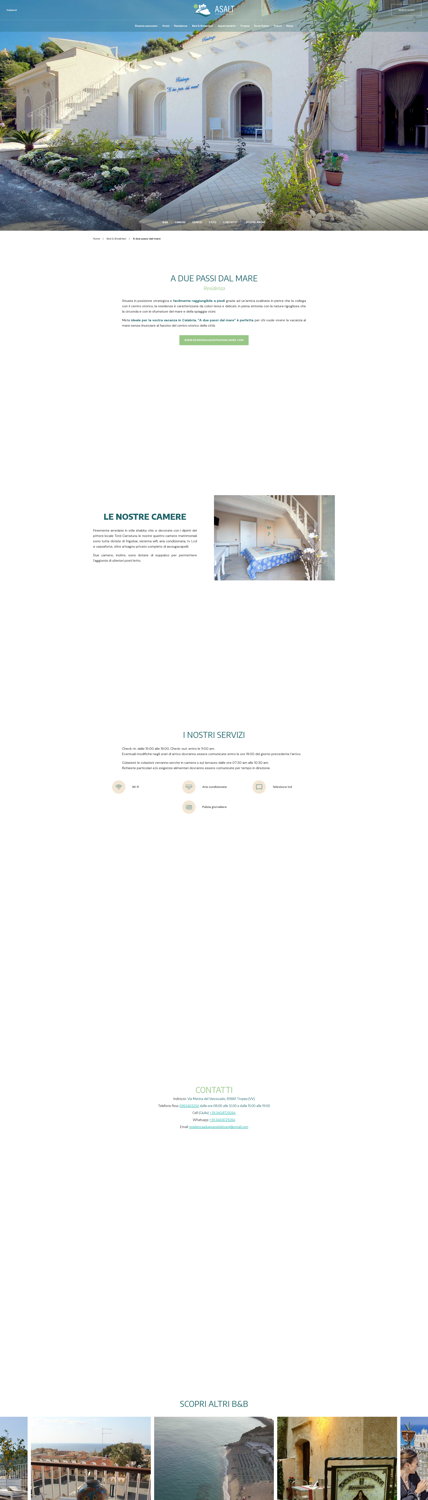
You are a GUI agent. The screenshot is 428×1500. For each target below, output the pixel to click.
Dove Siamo (261, 26)
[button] (12, 10)
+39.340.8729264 (223, 1112)
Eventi (278, 26)
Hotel (165, 26)
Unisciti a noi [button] (406, 10)
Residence (180, 26)
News (289, 26)
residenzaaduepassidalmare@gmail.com (218, 1127)
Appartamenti (227, 26)
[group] (214, 115)
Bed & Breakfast (202, 26)
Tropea (244, 26)
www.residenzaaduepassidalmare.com (214, 340)
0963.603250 (189, 1105)
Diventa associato (146, 26)
